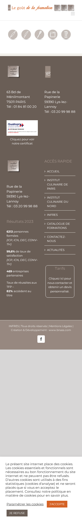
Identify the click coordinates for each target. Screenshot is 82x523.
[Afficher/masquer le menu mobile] (73, 13)
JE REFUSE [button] (17, 513)
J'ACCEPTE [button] (57, 504)
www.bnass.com (60, 330)
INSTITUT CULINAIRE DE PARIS (57, 184)
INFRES (52, 214)
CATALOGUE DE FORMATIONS (58, 226)
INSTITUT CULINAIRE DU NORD (57, 202)
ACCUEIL (53, 171)
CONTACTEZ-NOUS (56, 239)
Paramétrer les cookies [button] (25, 504)
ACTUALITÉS (56, 250)
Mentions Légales (61, 326)
